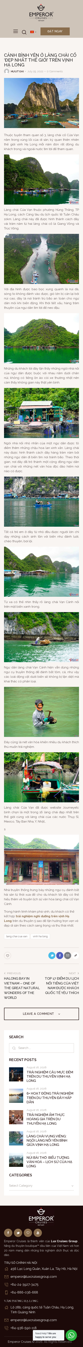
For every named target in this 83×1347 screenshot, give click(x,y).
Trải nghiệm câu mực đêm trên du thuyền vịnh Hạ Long (50, 1076)
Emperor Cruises (19, 1342)
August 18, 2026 (37, 1067)
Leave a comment (39, 1014)
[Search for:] (41, 1048)
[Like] (8, 955)
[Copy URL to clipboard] (75, 955)
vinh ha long (40, 936)
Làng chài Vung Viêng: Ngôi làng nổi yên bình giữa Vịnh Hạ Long (47, 1140)
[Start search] (24, 32)
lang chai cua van (16, 936)
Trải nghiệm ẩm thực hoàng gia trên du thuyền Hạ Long (46, 1119)
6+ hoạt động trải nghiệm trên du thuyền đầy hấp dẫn (50, 1097)
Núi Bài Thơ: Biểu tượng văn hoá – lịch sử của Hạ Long (49, 1162)
